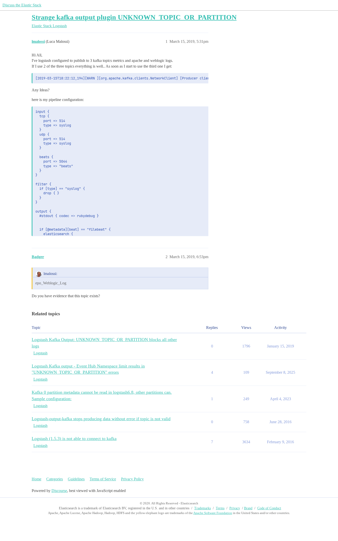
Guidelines (76, 479)
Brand (248, 508)
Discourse (59, 491)
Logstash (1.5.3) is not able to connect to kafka (74, 438)
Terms (220, 508)
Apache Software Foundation (212, 513)
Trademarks (202, 508)
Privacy (234, 508)
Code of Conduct (269, 508)
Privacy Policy (132, 479)
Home (36, 479)
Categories (54, 479)
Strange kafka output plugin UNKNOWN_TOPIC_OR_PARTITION (134, 17)
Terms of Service (103, 479)
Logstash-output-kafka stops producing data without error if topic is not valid (101, 418)
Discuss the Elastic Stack (21, 5)
